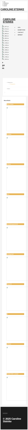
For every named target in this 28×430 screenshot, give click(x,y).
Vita (4, 1)
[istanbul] (2, 73)
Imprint (5, 5)
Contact (5, 4)
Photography (12, 84)
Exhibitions (6, 3)
